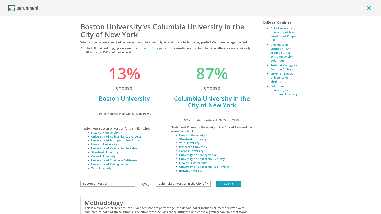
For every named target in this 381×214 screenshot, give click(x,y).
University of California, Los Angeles (116, 136)
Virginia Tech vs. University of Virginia (281, 77)
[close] (369, 8)
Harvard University (104, 144)
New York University (105, 132)
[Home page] (23, 8)
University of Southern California (114, 160)
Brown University (191, 171)
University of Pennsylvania (109, 164)
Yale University (101, 168)
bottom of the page (152, 48)
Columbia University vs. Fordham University (284, 90)
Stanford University (105, 152)
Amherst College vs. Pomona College (284, 67)
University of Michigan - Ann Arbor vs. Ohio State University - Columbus (282, 52)
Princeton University (193, 147)
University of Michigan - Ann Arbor (115, 140)
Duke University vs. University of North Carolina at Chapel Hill (283, 34)
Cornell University (103, 156)
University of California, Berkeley (114, 148)
